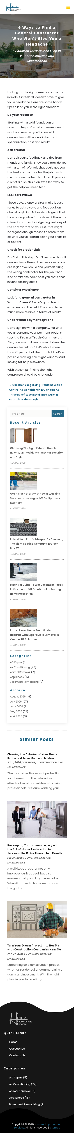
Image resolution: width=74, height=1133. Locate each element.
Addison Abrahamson (33, 51)
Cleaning (29, 762)
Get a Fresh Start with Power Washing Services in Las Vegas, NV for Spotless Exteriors (35, 498)
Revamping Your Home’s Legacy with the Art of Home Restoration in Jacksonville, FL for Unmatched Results (35, 849)
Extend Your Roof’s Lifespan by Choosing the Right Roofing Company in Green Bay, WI (36, 543)
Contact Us (17, 1055)
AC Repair (16, 662)
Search (57, 414)
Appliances (17, 677)
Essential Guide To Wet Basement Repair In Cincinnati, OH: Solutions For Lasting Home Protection (36, 589)
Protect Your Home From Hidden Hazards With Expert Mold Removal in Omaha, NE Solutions (34, 635)
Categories (17, 1049)
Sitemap (55, 1127)
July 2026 (16, 701)
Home (13, 1042)
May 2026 (16, 711)
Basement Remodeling (24, 682)
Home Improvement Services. (38, 1126)
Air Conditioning (20, 667)
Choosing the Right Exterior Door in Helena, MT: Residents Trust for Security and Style (36, 452)
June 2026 (16, 706)
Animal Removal (20, 672)
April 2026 (16, 716)
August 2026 (18, 696)
